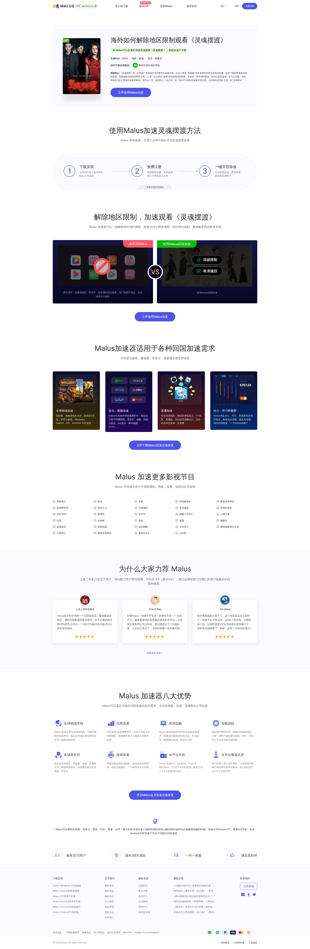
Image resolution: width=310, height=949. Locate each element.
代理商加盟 (239, 942)
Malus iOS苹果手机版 (64, 896)
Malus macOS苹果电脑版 (66, 890)
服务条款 (109, 890)
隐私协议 (109, 896)
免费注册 (249, 6)
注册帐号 (143, 885)
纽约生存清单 (113, 932)
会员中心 (143, 896)
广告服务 (253, 942)
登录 (237, 6)
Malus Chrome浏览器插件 (67, 906)
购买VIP (144, 6)
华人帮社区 (99, 932)
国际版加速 (144, 912)
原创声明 (109, 906)
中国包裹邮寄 (72, 932)
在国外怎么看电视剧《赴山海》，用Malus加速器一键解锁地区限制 (195, 912)
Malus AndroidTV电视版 (66, 912)
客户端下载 (121, 6)
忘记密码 (143, 901)
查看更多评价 (154, 653)
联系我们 (109, 917)
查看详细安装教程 (155, 187)
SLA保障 (109, 901)
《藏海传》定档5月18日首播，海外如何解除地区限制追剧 (195, 906)
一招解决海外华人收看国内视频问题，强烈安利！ (195, 885)
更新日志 (109, 912)
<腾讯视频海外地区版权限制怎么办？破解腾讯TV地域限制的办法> (195, 896)
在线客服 (248, 886)
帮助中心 (143, 906)
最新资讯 (109, 885)
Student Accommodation (147, 932)
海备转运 (86, 932)
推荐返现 (192, 6)
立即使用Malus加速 (131, 92)
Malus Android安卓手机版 (67, 901)
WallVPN (127, 932)
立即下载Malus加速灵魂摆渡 (155, 445)
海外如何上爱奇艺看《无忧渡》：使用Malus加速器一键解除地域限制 (195, 891)
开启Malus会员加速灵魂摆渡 (155, 795)
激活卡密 (143, 890)
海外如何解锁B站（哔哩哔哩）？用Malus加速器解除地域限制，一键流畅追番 (195, 901)
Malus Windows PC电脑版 (67, 885)
